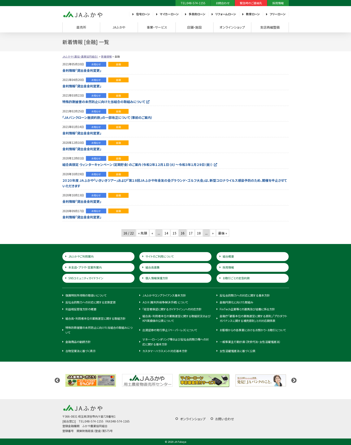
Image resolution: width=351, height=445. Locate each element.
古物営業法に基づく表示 (80, 351)
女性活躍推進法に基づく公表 (238, 351)
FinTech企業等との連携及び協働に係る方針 (247, 309)
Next (294, 380)
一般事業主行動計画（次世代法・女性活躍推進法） (250, 342)
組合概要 (228, 256)
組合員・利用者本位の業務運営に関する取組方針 (95, 318)
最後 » (222, 233)
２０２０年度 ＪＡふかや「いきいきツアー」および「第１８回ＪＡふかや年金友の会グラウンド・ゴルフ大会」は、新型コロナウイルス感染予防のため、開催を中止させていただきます (174, 183)
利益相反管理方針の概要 (80, 309)
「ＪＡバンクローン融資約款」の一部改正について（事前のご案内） (107, 117)
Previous (57, 380)
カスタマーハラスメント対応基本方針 (164, 351)
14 (166, 233)
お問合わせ (223, 3)
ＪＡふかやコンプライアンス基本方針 (164, 295)
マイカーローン (169, 14)
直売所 (81, 27)
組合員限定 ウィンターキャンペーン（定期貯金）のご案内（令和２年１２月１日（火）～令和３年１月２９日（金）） (137, 164)
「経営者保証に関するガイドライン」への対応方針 (172, 309)
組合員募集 (152, 267)
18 (199, 233)
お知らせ (96, 64)
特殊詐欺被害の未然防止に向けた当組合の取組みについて (103, 101)
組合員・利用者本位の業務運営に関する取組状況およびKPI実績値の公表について (176, 318)
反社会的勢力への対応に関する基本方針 (245, 295)
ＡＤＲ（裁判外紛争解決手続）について (165, 302)
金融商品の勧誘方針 (78, 342)
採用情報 (278, 3)
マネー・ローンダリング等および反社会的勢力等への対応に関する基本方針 (175, 341)
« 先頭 (142, 233)
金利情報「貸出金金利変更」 (81, 70)
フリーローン (278, 14)
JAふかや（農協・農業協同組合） (82, 14)
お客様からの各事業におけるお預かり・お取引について (253, 330)
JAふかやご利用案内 (81, 256)
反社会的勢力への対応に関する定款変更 (90, 302)
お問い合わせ (224, 418)
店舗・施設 (194, 27)
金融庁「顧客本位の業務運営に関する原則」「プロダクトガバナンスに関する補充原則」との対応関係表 (253, 318)
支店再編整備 (270, 27)
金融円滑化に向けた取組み (236, 302)
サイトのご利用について (159, 256)
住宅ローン (143, 14)
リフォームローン (225, 14)
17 (191, 233)
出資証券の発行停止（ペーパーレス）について (169, 330)
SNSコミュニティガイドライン (85, 278)
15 (174, 233)
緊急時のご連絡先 (251, 3)
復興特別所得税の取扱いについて (86, 295)
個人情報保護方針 (156, 278)
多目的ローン (197, 14)
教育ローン (253, 14)
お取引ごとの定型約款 (236, 278)
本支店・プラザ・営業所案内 (85, 267)
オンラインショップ (232, 27)
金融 (118, 64)
